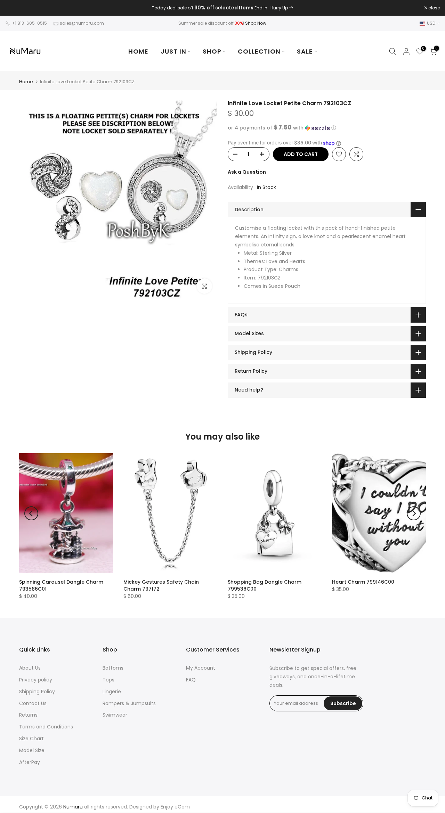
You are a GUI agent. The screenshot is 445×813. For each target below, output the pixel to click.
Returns (28, 714)
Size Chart (31, 738)
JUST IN (173, 51)
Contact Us (33, 703)
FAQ (191, 679)
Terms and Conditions (46, 726)
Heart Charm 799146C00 (363, 581)
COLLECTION (259, 51)
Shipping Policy (37, 691)
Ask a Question (247, 171)
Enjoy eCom (175, 806)
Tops (108, 679)
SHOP (212, 51)
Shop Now (255, 23)
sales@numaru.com (82, 23)
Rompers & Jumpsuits (129, 703)
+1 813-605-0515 (29, 23)
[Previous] (31, 513)
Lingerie (112, 691)
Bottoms (113, 667)
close (14, 8)
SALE (305, 51)
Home (26, 81)
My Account (200, 667)
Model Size (31, 750)
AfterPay (29, 762)
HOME (138, 51)
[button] (327, 128)
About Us (30, 667)
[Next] (414, 513)
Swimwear (115, 714)
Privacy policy (35, 679)
